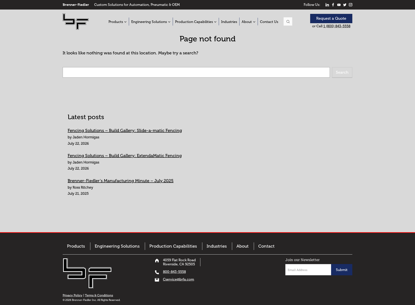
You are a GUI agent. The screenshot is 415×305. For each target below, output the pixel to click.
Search (287, 21)
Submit (342, 270)
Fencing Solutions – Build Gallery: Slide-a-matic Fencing (125, 130)
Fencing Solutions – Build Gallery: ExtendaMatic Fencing (125, 155)
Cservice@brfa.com (178, 279)
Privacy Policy (72, 295)
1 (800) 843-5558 (336, 26)
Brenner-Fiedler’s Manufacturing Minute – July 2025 (121, 180)
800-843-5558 (174, 272)
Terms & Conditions (99, 295)
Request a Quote (331, 18)
